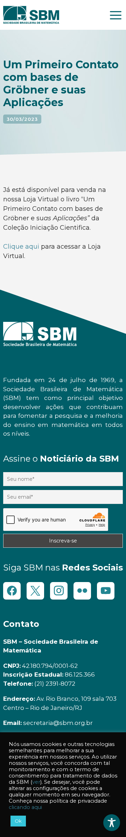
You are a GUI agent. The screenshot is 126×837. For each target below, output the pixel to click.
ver (36, 782)
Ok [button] (18, 821)
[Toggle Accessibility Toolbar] (112, 823)
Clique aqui (22, 246)
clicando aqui (25, 807)
